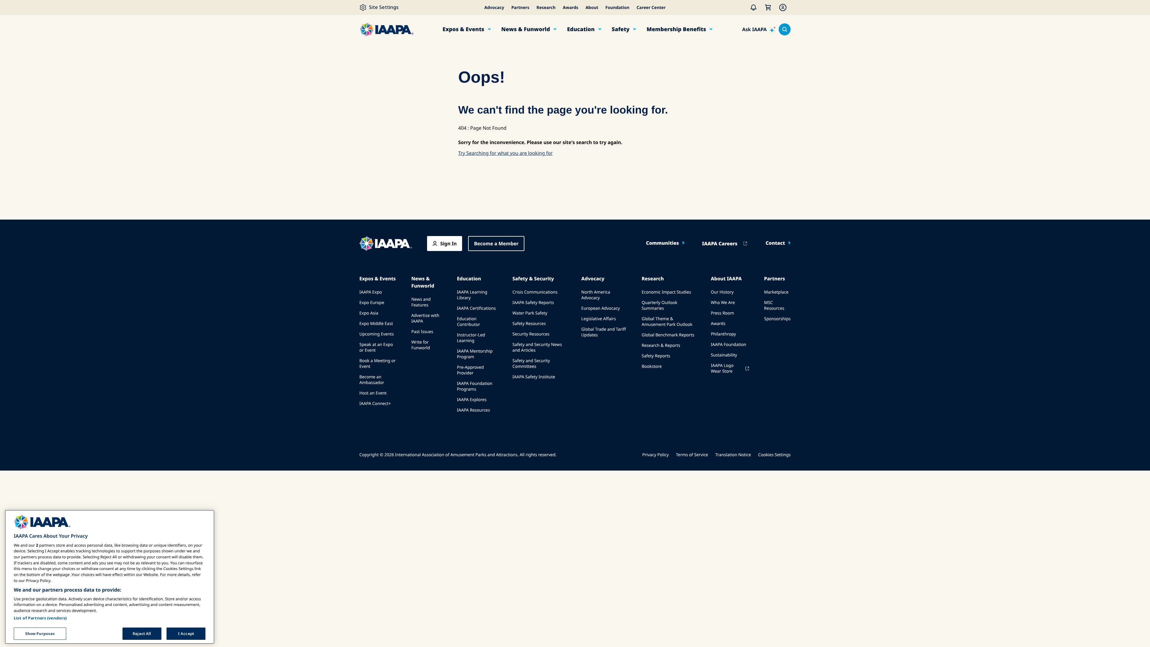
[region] (109, 577)
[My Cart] (768, 7)
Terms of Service (692, 455)
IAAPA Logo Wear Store (722, 368)
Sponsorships (777, 319)
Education (580, 29)
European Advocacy (600, 308)
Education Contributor (468, 321)
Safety (621, 29)
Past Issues (422, 332)
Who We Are (723, 303)
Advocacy (494, 7)
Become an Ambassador (371, 380)
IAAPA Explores (472, 400)
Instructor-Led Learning (471, 338)
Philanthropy (723, 334)
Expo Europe (371, 303)
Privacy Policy (655, 455)
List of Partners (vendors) (40, 617)
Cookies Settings (774, 455)
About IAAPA (726, 278)
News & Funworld (525, 29)
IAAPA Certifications (476, 308)
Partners (520, 7)
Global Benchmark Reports (667, 335)
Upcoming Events (376, 334)
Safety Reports (655, 356)
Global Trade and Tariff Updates (603, 332)
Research (546, 7)
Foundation (618, 7)
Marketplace (776, 292)
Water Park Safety (529, 313)
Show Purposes (40, 633)
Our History (722, 292)
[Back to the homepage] (385, 243)
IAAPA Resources (473, 410)
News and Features (421, 302)
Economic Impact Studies (666, 292)
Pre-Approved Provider (470, 370)
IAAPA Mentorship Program (475, 354)
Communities (662, 243)
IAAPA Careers (719, 244)
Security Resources (530, 334)
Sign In (448, 243)
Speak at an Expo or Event (376, 347)
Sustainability (724, 355)
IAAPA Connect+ (375, 403)
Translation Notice (733, 455)
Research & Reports (660, 345)
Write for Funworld (420, 345)
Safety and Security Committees (531, 363)
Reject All (142, 633)
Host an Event (373, 393)
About (591, 7)
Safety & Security (533, 278)
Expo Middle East (376, 323)
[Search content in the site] (785, 29)
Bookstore (651, 366)
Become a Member (496, 243)
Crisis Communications (534, 292)
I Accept (186, 633)
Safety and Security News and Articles (537, 347)
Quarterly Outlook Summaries (659, 305)
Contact (775, 243)
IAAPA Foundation (728, 344)
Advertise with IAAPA (425, 318)
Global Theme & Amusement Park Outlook (666, 321)
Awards (570, 7)
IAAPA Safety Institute (533, 377)
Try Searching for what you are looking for (505, 153)
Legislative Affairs (598, 319)
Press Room (722, 313)
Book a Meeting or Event (377, 363)
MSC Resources (774, 305)
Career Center (651, 7)
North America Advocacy (595, 295)
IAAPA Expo (370, 292)
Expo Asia (368, 313)
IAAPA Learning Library (472, 295)
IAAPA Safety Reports (533, 303)
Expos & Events (463, 29)
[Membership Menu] (783, 7)
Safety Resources (529, 323)
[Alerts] (753, 7)
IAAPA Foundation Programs (474, 386)
